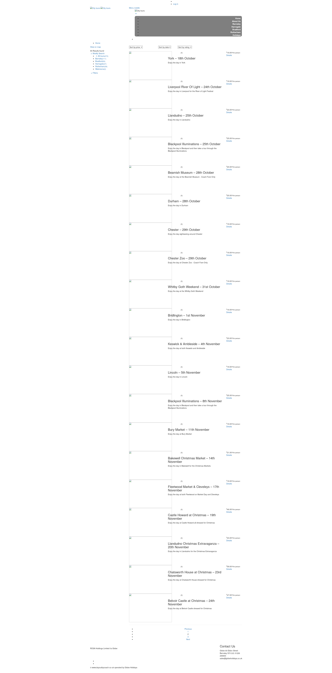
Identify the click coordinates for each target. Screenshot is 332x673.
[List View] (182, 50)
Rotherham (101, 66)
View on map (95, 47)
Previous (188, 629)
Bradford (100, 61)
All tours (103, 56)
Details (229, 55)
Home (97, 43)
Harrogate (100, 63)
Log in (175, 4)
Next (188, 639)
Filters (95, 73)
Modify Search (99, 53)
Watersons (100, 69)
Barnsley (100, 58)
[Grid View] (179, 50)
